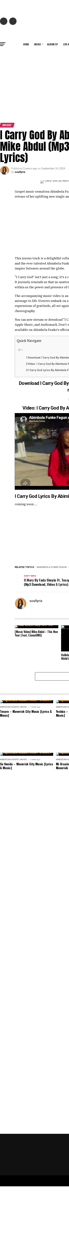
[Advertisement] (34, 84)
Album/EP (52, 44)
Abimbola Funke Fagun (52, 567)
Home (26, 44)
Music (37, 44)
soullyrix (20, 172)
